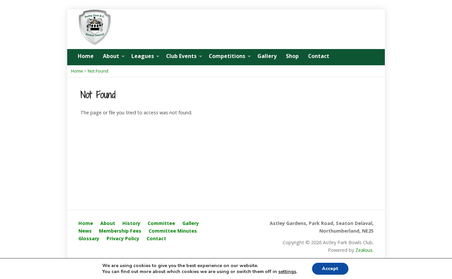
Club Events (181, 56)
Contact (318, 56)
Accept (330, 268)
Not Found (98, 71)
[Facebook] (362, 56)
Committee (161, 223)
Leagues (142, 56)
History (131, 223)
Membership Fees (120, 231)
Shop (292, 56)
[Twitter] (371, 56)
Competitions (227, 56)
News (85, 231)
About (111, 56)
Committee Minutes (173, 231)
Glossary (88, 238)
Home (86, 56)
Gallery (267, 56)
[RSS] (353, 56)
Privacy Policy (123, 238)
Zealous (364, 250)
